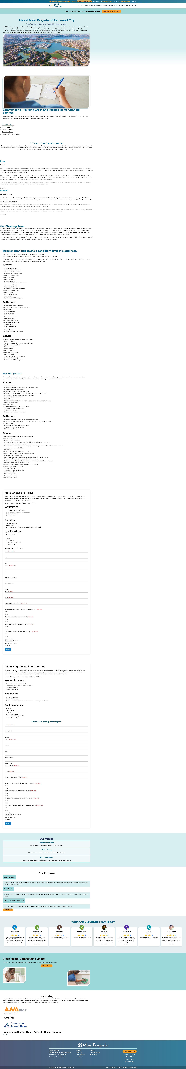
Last (6, 563)
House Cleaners (54, 1050)
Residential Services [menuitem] (95, 5)
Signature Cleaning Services (57, 1057)
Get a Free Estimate (129, 1051)
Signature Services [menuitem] (122, 5)
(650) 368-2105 (129, 1057)
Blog (107, 1067)
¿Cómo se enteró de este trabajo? (16, 777)
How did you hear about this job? (16, 603)
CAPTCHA (7, 645)
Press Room (79, 1057)
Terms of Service (122, 1067)
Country (7, 589)
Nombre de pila (8, 731)
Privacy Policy (132, 1067)
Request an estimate (83, 1)
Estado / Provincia (9, 757)
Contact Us (79, 1052)
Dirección (7, 745)
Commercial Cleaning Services (58, 1054)
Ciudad (6, 751)
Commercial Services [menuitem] (109, 5)
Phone (9, 597)
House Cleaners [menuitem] (83, 5)
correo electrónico (12, 765)
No (7, 614)
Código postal (8, 763)
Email (9, 591)
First (6, 557)
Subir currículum (9, 812)
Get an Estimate (46, 965)
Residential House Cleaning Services (60, 1052)
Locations (78, 1050)
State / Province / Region (11, 577)
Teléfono (9, 771)
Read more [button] (14, 944)
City (6, 571)
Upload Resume (9, 639)
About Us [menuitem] (133, 5)
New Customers (121, 1)
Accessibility (93, 1054)
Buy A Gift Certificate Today (111, 11)
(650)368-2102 (129, 1061)
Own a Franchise (95, 1052)
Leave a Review (80, 1054)
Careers (134, 1)
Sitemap (112, 1067)
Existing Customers (102, 1)
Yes (7, 612)
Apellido (7, 737)
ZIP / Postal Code (9, 583)
